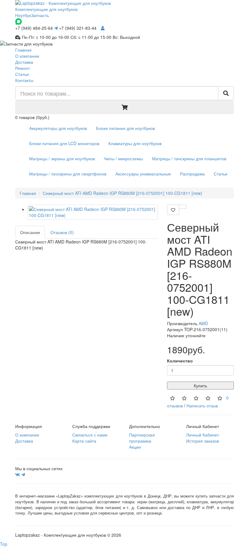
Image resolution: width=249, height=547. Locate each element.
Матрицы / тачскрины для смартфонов (67, 174)
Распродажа (192, 174)
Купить (200, 385)
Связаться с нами (89, 435)
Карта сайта (84, 441)
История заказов (202, 441)
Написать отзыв (202, 406)
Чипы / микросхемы (123, 158)
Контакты (24, 80)
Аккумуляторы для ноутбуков (58, 128)
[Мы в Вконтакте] (17, 474)
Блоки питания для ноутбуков (125, 128)
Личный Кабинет (202, 435)
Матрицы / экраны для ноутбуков (62, 158)
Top (3, 544)
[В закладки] (173, 210)
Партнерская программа (142, 438)
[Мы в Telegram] (23, 474)
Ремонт (22, 68)
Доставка (24, 62)
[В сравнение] (183, 207)
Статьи (22, 74)
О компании (27, 56)
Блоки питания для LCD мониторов (64, 143)
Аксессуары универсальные (143, 174)
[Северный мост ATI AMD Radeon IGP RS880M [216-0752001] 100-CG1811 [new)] (92, 212)
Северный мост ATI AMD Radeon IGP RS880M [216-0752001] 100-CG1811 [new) (122, 193)
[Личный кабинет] (102, 28)
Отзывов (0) (62, 232)
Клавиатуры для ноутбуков (135, 143)
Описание (30, 232)
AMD (203, 323)
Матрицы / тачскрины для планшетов (189, 158)
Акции (135, 447)
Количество (180, 361)
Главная (23, 50)
